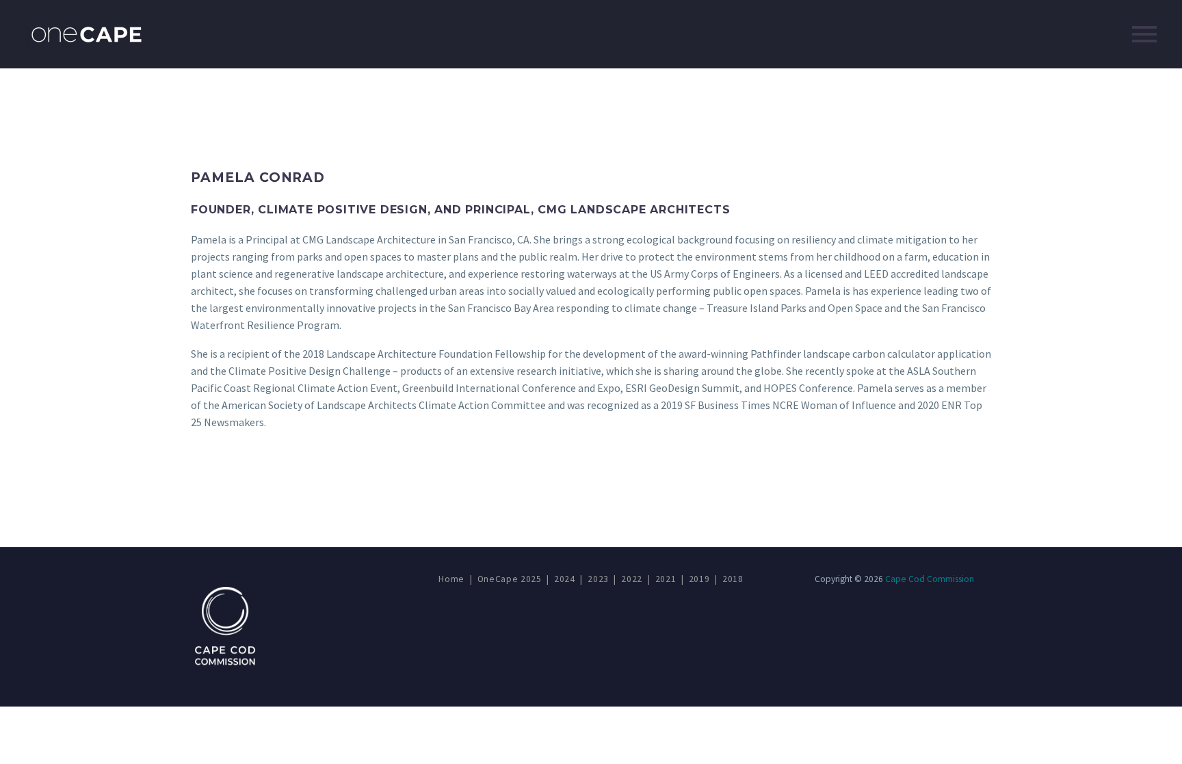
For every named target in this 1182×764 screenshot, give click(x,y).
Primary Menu (1144, 34)
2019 (699, 579)
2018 (733, 579)
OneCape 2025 (509, 579)
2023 (598, 579)
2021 (666, 579)
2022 (631, 579)
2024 (564, 579)
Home (451, 579)
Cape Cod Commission (929, 579)
